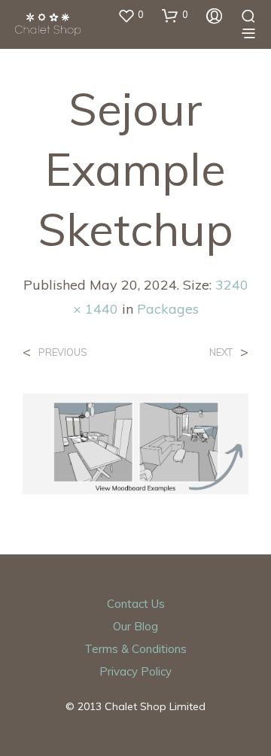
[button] (130, 15)
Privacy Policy (135, 671)
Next (221, 352)
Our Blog (135, 626)
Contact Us (136, 604)
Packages (168, 308)
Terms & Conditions (135, 649)
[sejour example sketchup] (135, 442)
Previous (62, 352)
